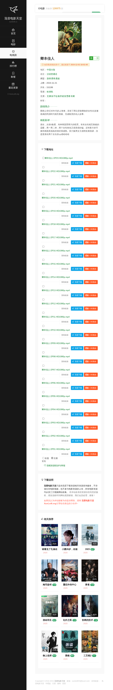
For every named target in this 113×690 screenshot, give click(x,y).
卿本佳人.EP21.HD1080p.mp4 (56, 184)
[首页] (13, 10)
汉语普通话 (52, 74)
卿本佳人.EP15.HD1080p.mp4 (56, 264)
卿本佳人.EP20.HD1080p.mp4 (56, 198)
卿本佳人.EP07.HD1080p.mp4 (56, 370)
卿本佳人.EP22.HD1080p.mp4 (56, 171)
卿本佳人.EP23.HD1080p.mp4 (59, 158)
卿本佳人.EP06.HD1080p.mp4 (56, 383)
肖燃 (73, 96)
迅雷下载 (78, 163)
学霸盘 (48, 684)
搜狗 (59, 684)
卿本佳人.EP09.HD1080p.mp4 (56, 343)
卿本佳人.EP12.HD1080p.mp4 (56, 303)
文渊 (49, 96)
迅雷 (64, 684)
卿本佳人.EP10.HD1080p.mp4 (56, 330)
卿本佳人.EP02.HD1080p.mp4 (56, 436)
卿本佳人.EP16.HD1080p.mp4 (56, 250)
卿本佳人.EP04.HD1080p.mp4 (56, 409)
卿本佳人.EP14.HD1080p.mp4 (56, 277)
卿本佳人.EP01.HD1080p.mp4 (56, 449)
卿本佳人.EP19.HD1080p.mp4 (56, 211)
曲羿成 (61, 96)
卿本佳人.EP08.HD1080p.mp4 (56, 356)
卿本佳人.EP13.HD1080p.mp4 (56, 290)
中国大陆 (51, 70)
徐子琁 (54, 96)
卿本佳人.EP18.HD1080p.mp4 (56, 224)
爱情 (53, 78)
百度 (54, 684)
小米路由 (92, 163)
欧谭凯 (50, 92)
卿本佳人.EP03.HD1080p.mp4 (56, 422)
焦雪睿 (67, 96)
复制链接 (64, 163)
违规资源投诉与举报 (55, 465)
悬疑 (58, 78)
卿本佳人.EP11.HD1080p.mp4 (56, 317)
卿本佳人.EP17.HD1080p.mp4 (56, 237)
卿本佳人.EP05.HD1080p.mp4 (56, 396)
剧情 (49, 78)
